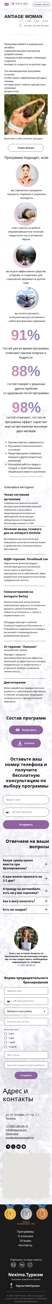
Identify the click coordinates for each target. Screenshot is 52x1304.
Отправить (26, 824)
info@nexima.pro (16, 1130)
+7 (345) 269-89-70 (26, 965)
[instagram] (24, 1146)
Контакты (25, 1245)
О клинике (25, 1236)
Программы (25, 1232)
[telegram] (8, 1146)
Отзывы (25, 1241)
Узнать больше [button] (26, 147)
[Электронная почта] (18, 1146)
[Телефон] (13, 1146)
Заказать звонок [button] (41, 4)
